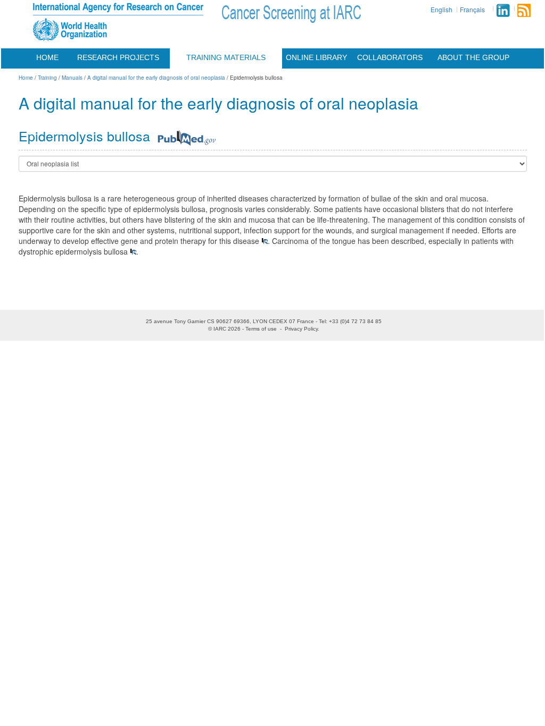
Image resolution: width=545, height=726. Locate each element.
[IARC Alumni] (503, 10)
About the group (473, 57)
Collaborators (390, 57)
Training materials (226, 57)
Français (472, 9)
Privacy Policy (301, 329)
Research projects (118, 57)
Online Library (316, 57)
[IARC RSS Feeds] (524, 10)
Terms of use (261, 329)
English (441, 9)
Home (47, 57)
